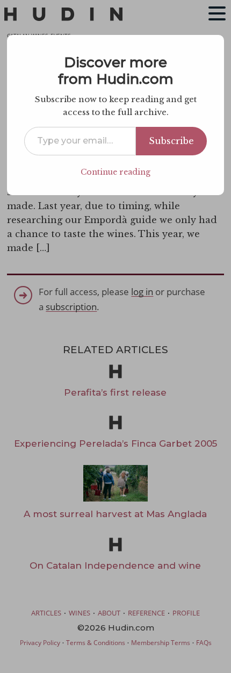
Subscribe (171, 140)
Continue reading (115, 172)
